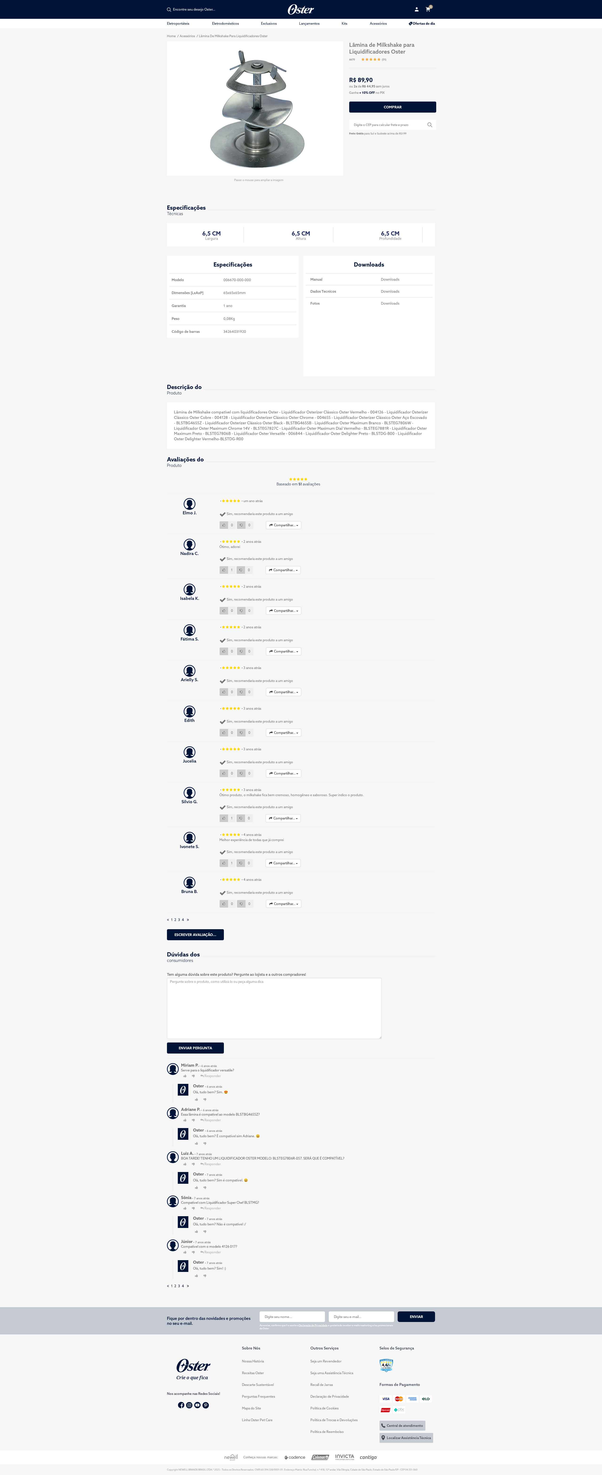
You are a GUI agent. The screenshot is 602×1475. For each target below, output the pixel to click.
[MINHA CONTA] (416, 9)
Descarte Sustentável (258, 1385)
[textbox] (196, 9)
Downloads (390, 279)
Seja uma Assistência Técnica (331, 1373)
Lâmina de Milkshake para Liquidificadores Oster (233, 36)
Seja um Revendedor (325, 1361)
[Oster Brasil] (194, 1369)
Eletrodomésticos (225, 23)
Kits (344, 23)
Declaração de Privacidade (313, 1325)
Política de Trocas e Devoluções (334, 1420)
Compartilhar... (284, 525)
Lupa (430, 124)
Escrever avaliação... (195, 934)
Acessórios (378, 23)
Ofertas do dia (424, 23)
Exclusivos (269, 23)
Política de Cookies (324, 1408)
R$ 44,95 (368, 86)
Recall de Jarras (321, 1385)
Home (171, 36)
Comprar (393, 107)
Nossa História (253, 1361)
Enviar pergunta (195, 1048)
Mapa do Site (251, 1408)
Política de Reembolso (327, 1432)
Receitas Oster (253, 1373)
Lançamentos (309, 23)
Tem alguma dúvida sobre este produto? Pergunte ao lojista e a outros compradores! (236, 974)
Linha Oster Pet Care (257, 1420)
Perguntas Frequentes (258, 1396)
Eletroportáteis (178, 23)
